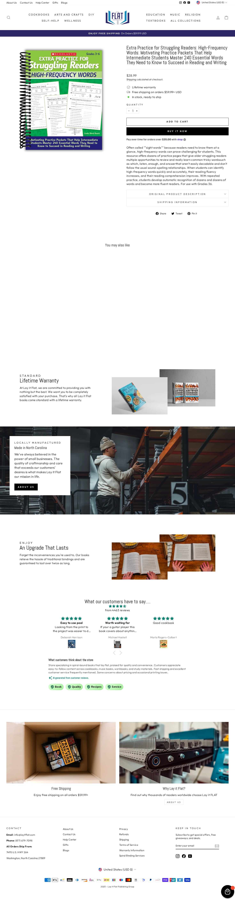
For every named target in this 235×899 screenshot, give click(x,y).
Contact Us (26, 2)
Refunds (124, 834)
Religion (193, 14)
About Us (11, 2)
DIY (91, 14)
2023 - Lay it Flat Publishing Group (117, 886)
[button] (115, 653)
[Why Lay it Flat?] (174, 753)
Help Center (42, 2)
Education (155, 14)
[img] (117, 606)
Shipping (131, 79)
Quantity (135, 104)
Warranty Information (131, 850)
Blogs (64, 2)
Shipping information (177, 202)
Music (175, 14)
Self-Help (50, 20)
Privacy (123, 829)
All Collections (186, 20)
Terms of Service (128, 844)
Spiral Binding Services (132, 855)
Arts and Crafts (69, 14)
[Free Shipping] (61, 753)
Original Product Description (177, 194)
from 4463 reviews (117, 610)
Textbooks (156, 20)
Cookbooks (39, 14)
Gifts (55, 2)
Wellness (72, 20)
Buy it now (178, 131)
